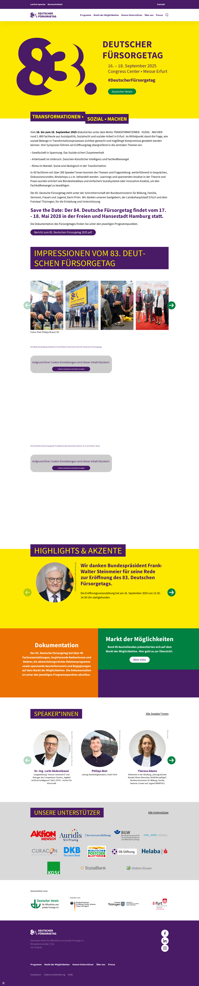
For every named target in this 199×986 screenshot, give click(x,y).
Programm (85, 15)
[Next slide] (171, 305)
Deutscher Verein (122, 91)
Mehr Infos (139, 660)
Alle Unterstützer (158, 812)
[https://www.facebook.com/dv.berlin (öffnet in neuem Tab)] (165, 933)
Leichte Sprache (37, 4)
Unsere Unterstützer (131, 15)
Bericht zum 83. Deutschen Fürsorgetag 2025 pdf (63, 232)
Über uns (149, 15)
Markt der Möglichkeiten (106, 15)
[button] (3, 983)
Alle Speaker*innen (157, 714)
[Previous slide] (27, 305)
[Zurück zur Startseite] (43, 15)
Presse (159, 15)
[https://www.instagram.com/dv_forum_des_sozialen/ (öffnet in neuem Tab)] (165, 948)
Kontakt (161, 4)
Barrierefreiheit (55, 4)
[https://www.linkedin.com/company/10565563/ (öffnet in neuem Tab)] (165, 940)
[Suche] (167, 15)
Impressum (35, 974)
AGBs (70, 974)
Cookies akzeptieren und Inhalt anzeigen (71, 369)
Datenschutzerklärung (54, 974)
